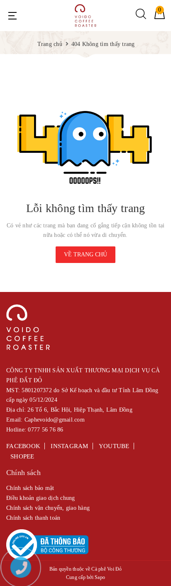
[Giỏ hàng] (159, 17)
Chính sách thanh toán (33, 518)
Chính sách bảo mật (30, 488)
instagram (69, 446)
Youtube (114, 446)
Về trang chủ (85, 254)
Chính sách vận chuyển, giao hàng (48, 508)
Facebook (23, 446)
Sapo (100, 577)
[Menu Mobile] (12, 15)
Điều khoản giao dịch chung (40, 498)
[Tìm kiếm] (141, 17)
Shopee (22, 456)
